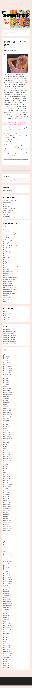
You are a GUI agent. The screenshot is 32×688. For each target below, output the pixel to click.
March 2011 (6, 645)
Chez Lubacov (7, 236)
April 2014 (6, 572)
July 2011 (5, 637)
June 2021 (6, 470)
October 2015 (7, 536)
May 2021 (6, 472)
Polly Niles (18, 130)
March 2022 (6, 452)
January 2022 (7, 456)
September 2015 (7, 538)
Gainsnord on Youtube (9, 331)
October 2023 (7, 418)
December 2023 (7, 414)
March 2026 (6, 363)
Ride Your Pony (7, 291)
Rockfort (5, 295)
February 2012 (7, 623)
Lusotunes (6, 273)
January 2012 (7, 625)
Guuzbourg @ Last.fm (9, 337)
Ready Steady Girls (8, 285)
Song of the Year (7, 208)
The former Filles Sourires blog (11, 343)
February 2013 (7, 600)
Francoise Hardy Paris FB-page (11, 246)
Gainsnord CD (7, 329)
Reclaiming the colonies (9, 287)
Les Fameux (6, 268)
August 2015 (6, 540)
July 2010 (5, 661)
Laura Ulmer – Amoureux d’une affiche (15, 122)
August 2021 (6, 466)
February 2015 (7, 552)
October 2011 (7, 631)
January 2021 (7, 480)
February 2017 (7, 520)
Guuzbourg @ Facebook (9, 335)
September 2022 (7, 442)
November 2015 (7, 534)
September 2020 (7, 488)
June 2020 (6, 492)
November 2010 (7, 653)
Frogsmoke (6, 250)
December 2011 (7, 627)
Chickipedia (6, 238)
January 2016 (7, 530)
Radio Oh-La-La (7, 283)
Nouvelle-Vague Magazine (10, 277)
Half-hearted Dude (8, 254)
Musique (10, 50)
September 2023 (7, 420)
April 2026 (6, 361)
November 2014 (7, 558)
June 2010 (6, 663)
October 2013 (7, 584)
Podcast (5, 206)
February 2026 (7, 365)
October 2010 (7, 655)
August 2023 (6, 422)
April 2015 (6, 548)
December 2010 (7, 651)
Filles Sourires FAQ (8, 190)
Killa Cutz (6, 315)
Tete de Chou (6, 297)
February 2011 (7, 647)
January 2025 (7, 391)
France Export (7, 244)
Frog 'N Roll (6, 248)
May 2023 (6, 428)
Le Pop (5, 262)
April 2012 (6, 619)
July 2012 (5, 613)
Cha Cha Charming (8, 232)
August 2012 (6, 611)
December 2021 (7, 458)
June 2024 (6, 402)
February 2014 (7, 576)
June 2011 (6, 639)
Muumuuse (6, 276)
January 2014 (7, 578)
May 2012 (6, 617)
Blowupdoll (6, 228)
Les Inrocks (6, 269)
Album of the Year (8, 200)
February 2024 (7, 410)
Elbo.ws (5, 311)
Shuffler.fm (6, 317)
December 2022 (7, 438)
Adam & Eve (11, 132)
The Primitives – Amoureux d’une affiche (15, 124)
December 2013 (7, 580)
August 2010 (6, 659)
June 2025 (6, 381)
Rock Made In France (9, 293)
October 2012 (7, 607)
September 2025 (7, 375)
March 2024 (6, 408)
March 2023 (6, 432)
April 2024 (6, 406)
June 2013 (6, 591)
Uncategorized (7, 212)
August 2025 (6, 377)
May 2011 (6, 641)
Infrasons (5, 256)
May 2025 (6, 383)
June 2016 (6, 524)
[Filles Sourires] (16, 19)
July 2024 (5, 400)
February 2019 (7, 502)
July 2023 (5, 424)
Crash (17, 76)
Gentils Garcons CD (8, 333)
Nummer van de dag (9, 279)
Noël (4, 204)
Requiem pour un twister (10, 289)
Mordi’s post (16, 116)
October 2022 (7, 440)
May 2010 (6, 665)
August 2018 (6, 510)
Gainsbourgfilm (7, 252)
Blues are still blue (8, 230)
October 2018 (7, 506)
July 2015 (5, 542)
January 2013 (7, 601)
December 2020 (7, 482)
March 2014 (6, 574)
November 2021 (7, 460)
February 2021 (7, 478)
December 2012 (7, 603)
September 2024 (7, 398)
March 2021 (6, 476)
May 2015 (6, 546)
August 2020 (6, 490)
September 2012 (7, 609)
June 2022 (6, 446)
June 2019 (6, 498)
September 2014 (7, 562)
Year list (5, 216)
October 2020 (7, 486)
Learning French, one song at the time (13, 266)
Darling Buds (10, 82)
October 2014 (7, 560)
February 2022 (7, 454)
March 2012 (6, 621)
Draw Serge (6, 242)
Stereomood (6, 319)
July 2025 (5, 379)
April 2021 (6, 474)
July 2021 (5, 468)
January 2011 (7, 649)
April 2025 (6, 385)
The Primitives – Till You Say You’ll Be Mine (16, 159)
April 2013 (6, 596)
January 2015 (7, 554)
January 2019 (7, 504)
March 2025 (6, 386)
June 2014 (6, 568)
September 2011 (7, 633)
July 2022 (5, 444)
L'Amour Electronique (9, 258)
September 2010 (7, 657)
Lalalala (5, 260)
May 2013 (6, 593)
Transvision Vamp (22, 80)
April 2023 (6, 430)
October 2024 (7, 396)
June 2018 (6, 514)
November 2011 (7, 629)
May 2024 (6, 404)
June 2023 (6, 426)
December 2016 (7, 522)
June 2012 (6, 615)
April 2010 (6, 667)
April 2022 (6, 450)
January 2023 (7, 436)
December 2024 (7, 393)
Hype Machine (7, 313)
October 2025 (7, 373)
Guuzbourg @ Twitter (9, 339)
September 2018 (7, 508)
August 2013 (6, 588)
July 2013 (5, 590)
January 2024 (7, 412)
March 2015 (6, 550)
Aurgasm (5, 226)
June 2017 (6, 516)
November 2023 (7, 416)
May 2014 (6, 570)
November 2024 (7, 394)
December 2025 (7, 369)
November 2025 (7, 371)
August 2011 (6, 635)
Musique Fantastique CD (9, 341)
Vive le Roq (6, 301)
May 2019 (6, 500)
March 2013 (6, 598)
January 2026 (7, 367)
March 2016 (6, 526)
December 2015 (7, 532)
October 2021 (7, 462)
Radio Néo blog (7, 281)
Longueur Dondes (8, 271)
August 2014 (6, 564)
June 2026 (6, 357)
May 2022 (6, 448)
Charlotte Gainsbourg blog (10, 234)
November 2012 (7, 605)
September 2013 (7, 586)
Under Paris (6, 299)
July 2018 (5, 512)
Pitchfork (25, 82)
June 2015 (6, 544)
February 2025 (7, 388)
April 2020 (6, 494)
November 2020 (7, 484)
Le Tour (5, 264)
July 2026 (5, 355)
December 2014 (7, 556)
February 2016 (7, 528)
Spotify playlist (7, 210)
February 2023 (7, 434)
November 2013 (7, 582)
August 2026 (6, 353)
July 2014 (5, 566)
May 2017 (6, 518)
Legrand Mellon (10, 130)
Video (14, 50)
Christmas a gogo (8, 240)
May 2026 (6, 359)
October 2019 (7, 496)
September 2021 (7, 464)
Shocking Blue (8, 134)
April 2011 (6, 643)
